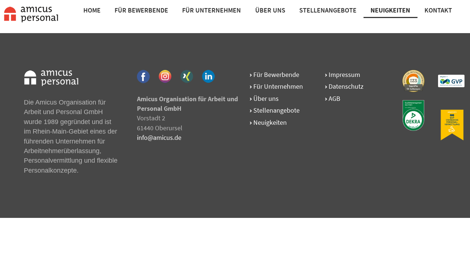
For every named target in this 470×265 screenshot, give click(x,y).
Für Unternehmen (211, 10)
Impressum (343, 74)
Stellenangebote (328, 10)
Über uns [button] (270, 10)
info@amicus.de (159, 137)
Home (92, 10)
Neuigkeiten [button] (390, 10)
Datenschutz (345, 86)
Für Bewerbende (141, 10)
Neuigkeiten (269, 122)
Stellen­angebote (276, 110)
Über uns (265, 98)
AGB (333, 98)
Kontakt (438, 10)
